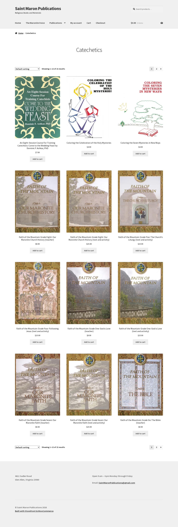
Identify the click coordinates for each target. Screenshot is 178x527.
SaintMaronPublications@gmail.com (117, 482)
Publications (56, 22)
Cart (89, 22)
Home (18, 22)
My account (76, 22)
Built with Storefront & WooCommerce (34, 511)
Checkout (100, 22)
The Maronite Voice (35, 22)
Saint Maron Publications (38, 8)
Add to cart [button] (37, 159)
